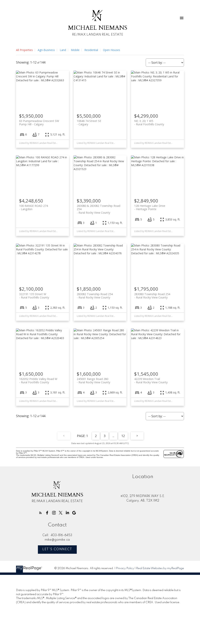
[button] (40, 513)
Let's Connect (57, 549)
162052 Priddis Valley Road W (38, 380)
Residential (91, 50)
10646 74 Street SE (89, 122)
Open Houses (111, 50)
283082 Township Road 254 (95, 295)
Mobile (75, 50)
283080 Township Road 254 (152, 295)
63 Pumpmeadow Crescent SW (39, 122)
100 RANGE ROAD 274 (33, 207)
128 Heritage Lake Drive (149, 207)
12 (123, 436)
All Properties (24, 50)
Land (63, 50)
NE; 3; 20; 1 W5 (149, 122)
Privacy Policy (125, 568)
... (113, 436)
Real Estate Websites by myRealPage (160, 568)
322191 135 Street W (34, 295)
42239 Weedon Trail (151, 380)
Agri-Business (46, 50)
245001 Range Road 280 (93, 380)
